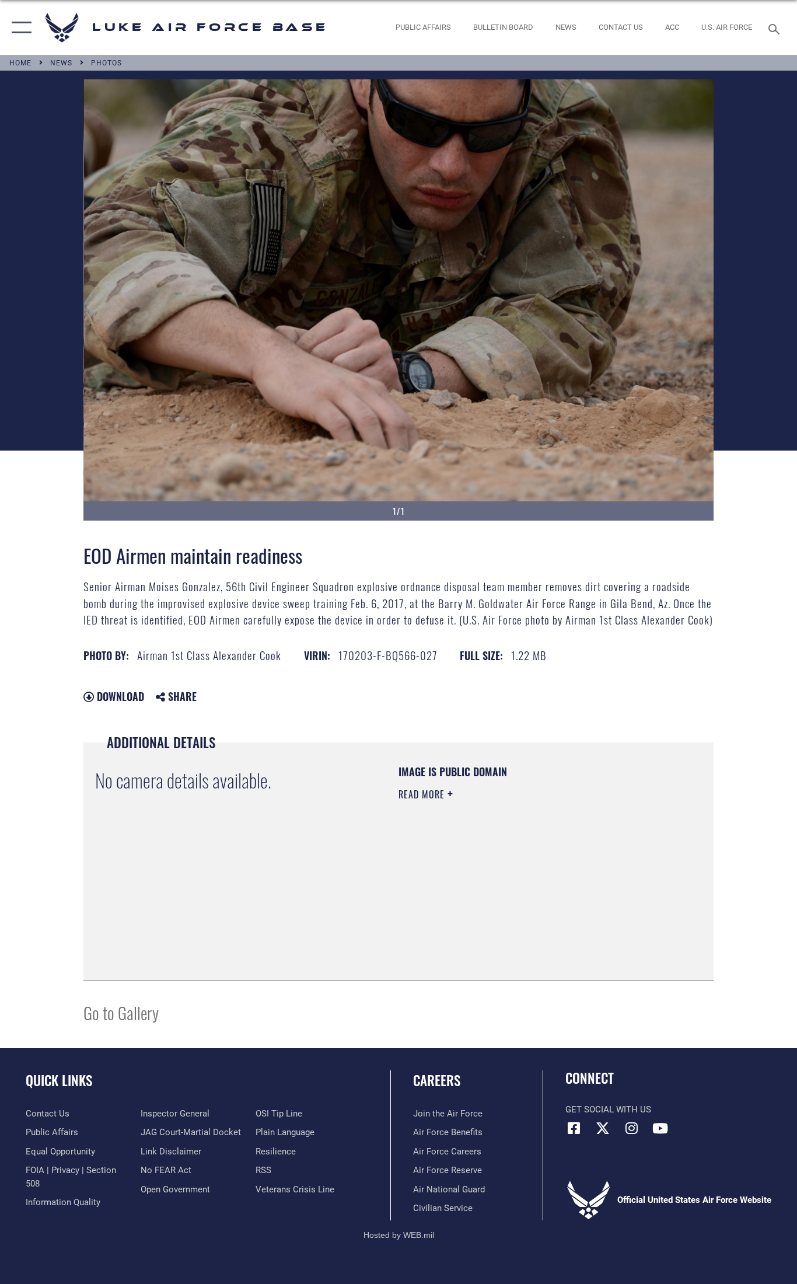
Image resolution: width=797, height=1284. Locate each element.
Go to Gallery (121, 1012)
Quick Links (59, 1080)
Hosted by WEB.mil (398, 1235)
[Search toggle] (776, 28)
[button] (19, 27)
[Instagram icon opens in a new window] (631, 1128)
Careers (436, 1080)
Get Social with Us (608, 1109)
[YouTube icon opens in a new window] (660, 1128)
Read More (423, 794)
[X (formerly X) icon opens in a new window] (602, 1128)
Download (119, 696)
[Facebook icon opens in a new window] (574, 1128)
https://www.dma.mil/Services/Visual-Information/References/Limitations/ (535, 885)
